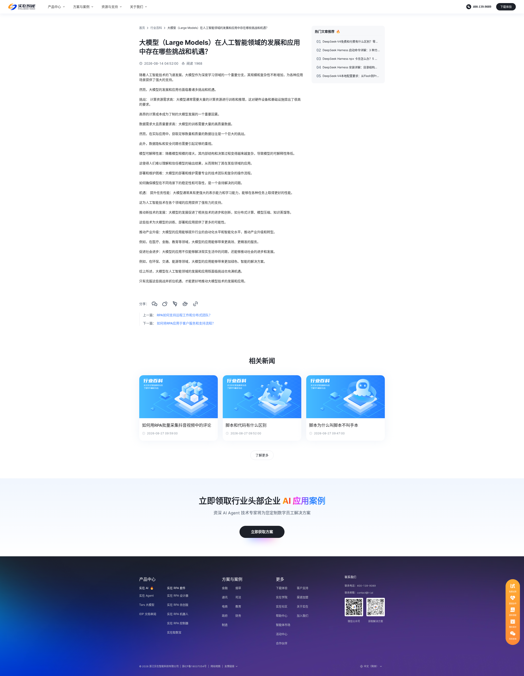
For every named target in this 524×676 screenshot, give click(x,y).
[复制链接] (195, 304)
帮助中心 (281, 615)
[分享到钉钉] (175, 304)
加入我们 (302, 615)
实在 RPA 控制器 (177, 623)
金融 (225, 588)
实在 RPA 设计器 (177, 595)
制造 (225, 624)
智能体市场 (283, 624)
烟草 (238, 588)
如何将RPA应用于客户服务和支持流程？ (186, 323)
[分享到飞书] (185, 304)
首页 (142, 27)
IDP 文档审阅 (147, 614)
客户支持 (302, 588)
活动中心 (281, 634)
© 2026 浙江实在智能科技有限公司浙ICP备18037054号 (173, 666)
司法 (238, 597)
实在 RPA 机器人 (177, 614)
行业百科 (156, 27)
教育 (238, 606)
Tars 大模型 (146, 604)
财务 (238, 615)
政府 (225, 615)
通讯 (225, 597)
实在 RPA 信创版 (177, 604)
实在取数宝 (174, 632)
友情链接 (229, 666)
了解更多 (262, 455)
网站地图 (215, 666)
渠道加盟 (302, 597)
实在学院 (281, 597)
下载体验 (506, 6)
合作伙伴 (281, 643)
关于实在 (302, 606)
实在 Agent (146, 595)
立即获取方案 (262, 532)
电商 (225, 606)
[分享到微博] (165, 304)
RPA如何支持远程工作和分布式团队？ (184, 315)
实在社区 (281, 606)
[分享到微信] (154, 304)
